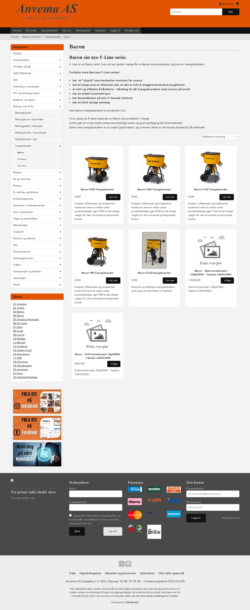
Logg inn (115, 30)
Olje (15, 245)
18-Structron (20, 362)
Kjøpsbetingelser (90, 573)
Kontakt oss (132, 30)
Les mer (113, 531)
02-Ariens (19, 308)
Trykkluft (18, 232)
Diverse (17, 185)
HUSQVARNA (21, 60)
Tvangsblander (23, 146)
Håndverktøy (20, 225)
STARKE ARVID (22, 67)
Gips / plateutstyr (23, 212)
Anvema (21, 165)
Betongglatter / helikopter (29, 126)
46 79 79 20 (132, 581)
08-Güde (18, 331)
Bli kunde (31, 30)
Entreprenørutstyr (23, 199)
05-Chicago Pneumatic (26, 319)
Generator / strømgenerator (29, 205)
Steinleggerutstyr (23, 258)
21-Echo (18, 373)
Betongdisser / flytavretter (29, 119)
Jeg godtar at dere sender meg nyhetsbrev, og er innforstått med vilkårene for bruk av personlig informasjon (94, 519)
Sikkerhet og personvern (120, 573)
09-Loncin (19, 335)
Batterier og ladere (24, 100)
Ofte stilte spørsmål (171, 573)
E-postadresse (194, 488)
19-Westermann (22, 365)
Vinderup (22, 159)
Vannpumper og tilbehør (27, 271)
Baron (20, 152)
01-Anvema (20, 304)
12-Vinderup (20, 346)
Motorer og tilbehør (24, 238)
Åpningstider (83, 30)
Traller (17, 265)
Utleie (16, 284)
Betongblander (23, 113)
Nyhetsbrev (147, 573)
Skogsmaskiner (22, 251)
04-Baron (18, 315)
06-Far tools (20, 323)
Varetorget (19, 278)
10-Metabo (19, 338)
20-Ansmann (20, 369)
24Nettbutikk (132, 602)
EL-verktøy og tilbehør (26, 192)
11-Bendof (19, 342)
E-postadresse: (78, 502)
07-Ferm (18, 327)
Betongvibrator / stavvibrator (31, 132)
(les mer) (86, 523)
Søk (231, 12)
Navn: (72, 488)
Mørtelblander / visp (26, 139)
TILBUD (17, 53)
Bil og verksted (21, 179)
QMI (15, 80)
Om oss (66, 30)
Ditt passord (193, 502)
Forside (17, 30)
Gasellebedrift (49, 30)
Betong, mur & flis (23, 106)
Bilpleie (17, 172)
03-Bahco (18, 312)
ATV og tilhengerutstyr (26, 93)
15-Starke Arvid (22, 350)
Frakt (72, 573)
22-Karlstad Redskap (25, 377)
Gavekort (100, 30)
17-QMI (17, 358)
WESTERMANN (22, 73)
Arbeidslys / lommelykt (26, 86)
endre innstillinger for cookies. (162, 596)
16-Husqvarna (21, 354)
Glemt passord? (230, 518)
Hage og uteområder (25, 218)
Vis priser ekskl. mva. (23, 498)
